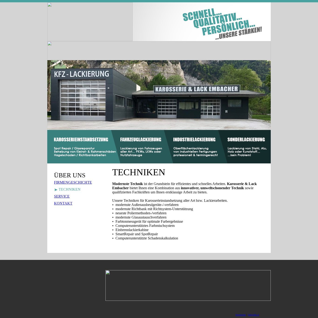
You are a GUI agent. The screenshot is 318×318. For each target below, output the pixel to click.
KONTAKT (63, 203)
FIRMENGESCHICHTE (73, 182)
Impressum (241, 314)
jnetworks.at (253, 314)
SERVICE (62, 196)
